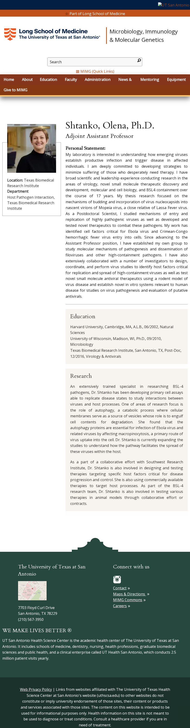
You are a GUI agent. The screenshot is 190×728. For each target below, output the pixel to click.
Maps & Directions (129, 594)
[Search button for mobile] (139, 60)
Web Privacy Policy (36, 689)
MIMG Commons (127, 599)
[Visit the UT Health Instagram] (117, 579)
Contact (120, 588)
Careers (120, 605)
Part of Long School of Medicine (97, 13)
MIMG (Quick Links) (96, 71)
